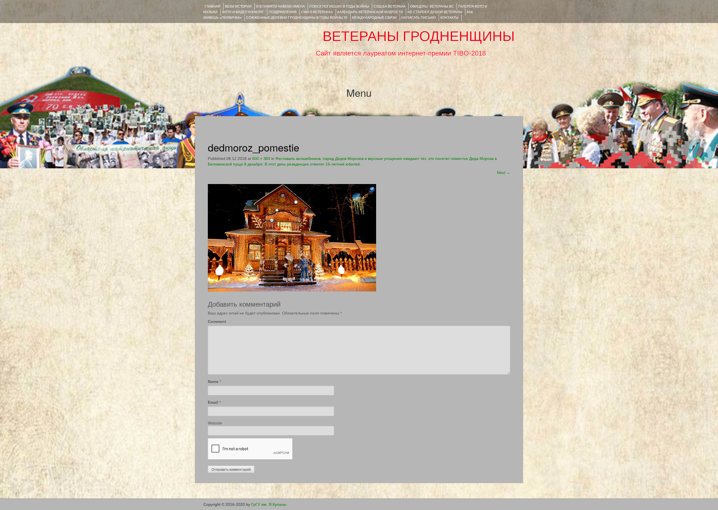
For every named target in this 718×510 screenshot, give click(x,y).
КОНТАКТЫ (449, 18)
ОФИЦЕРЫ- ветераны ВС (432, 6)
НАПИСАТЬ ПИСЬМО (418, 18)
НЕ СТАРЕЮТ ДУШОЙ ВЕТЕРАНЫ (435, 12)
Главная (212, 6)
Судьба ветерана (390, 6)
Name (213, 381)
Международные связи (374, 18)
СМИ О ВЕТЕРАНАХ (317, 12)
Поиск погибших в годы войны (339, 6)
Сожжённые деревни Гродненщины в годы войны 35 (297, 18)
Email (213, 402)
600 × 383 (261, 158)
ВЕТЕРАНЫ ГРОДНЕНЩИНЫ (419, 36)
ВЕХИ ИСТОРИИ (238, 6)
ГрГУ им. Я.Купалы (268, 504)
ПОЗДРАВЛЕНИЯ (282, 12)
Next (503, 172)
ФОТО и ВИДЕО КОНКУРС (243, 12)
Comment (217, 321)
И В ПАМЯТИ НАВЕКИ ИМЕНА (280, 6)
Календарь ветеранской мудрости (370, 12)
